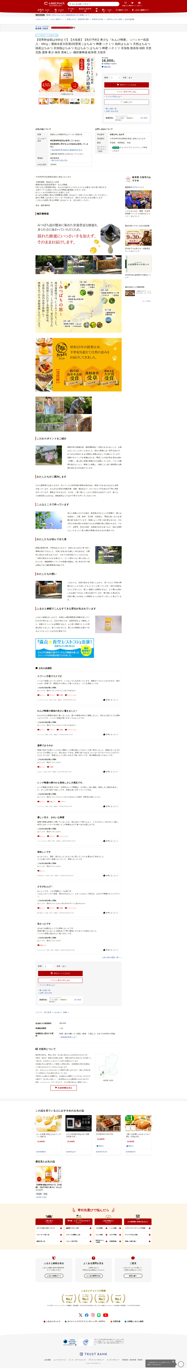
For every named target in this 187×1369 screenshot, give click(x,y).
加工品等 (48, 1012)
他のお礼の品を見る (60, 160)
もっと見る (146, 301)
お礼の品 (43, 10)
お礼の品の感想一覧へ (111, 957)
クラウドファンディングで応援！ (135, 1228)
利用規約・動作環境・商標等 (132, 1360)
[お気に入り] (181, 1364)
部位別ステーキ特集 (100, 1241)
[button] (74, 28)
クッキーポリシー (113, 1360)
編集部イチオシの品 (72, 1228)
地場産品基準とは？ (69, 1037)
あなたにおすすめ (85, 10)
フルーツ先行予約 (71, 1241)
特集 (97, 10)
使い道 (107, 10)
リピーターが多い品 (43, 1234)
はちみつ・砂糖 (60, 1012)
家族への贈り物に (130, 1241)
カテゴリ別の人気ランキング (46, 1228)
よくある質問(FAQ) (93, 1276)
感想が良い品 (41, 1241)
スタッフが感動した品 (73, 1234)
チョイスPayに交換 (131, 1234)
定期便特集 (113, 1241)
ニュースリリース (59, 1360)
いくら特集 (113, 1228)
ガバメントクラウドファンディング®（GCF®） (86, 1321)
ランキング (71, 10)
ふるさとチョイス (53, 1321)
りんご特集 (99, 1234)
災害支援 (116, 1321)
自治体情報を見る (65, 1088)
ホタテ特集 (113, 1234)
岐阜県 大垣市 (42, 1197)
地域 (59, 10)
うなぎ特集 (99, 1228)
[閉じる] (173, 1362)
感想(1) (131, 1146)
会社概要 (47, 1360)
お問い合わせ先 (112, 111)
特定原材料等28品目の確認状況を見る (67, 150)
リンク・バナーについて (77, 1360)
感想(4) (101, 1146)
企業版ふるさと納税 (135, 1321)
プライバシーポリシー (96, 1360)
